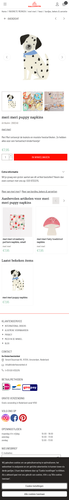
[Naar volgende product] (64, 18)
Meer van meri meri (11, 191)
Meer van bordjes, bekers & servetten (39, 191)
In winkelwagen (41, 157)
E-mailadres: (7, 453)
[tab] (34, 172)
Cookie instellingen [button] (34, 485)
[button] (5, 4)
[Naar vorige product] (55, 18)
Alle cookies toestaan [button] (34, 493)
